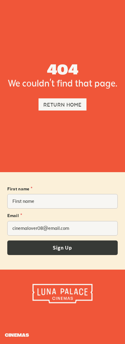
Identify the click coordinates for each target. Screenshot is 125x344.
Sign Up (62, 248)
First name (20, 189)
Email (14, 215)
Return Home (62, 105)
